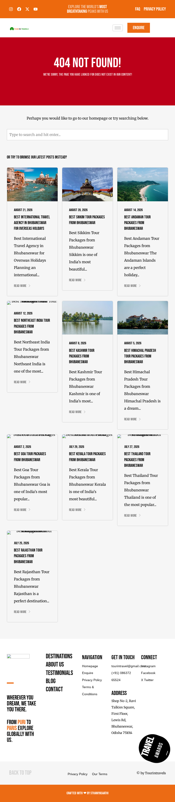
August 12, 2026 (23, 313)
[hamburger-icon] (118, 28)
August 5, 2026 (132, 343)
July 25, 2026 (21, 543)
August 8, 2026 (77, 343)
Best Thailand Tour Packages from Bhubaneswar (137, 460)
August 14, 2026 (133, 210)
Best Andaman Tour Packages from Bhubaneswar (137, 223)
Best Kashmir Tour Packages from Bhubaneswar (81, 356)
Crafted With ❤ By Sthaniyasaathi (87, 793)
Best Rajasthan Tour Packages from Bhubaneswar (28, 556)
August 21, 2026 (23, 210)
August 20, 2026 (78, 210)
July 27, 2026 (131, 447)
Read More (20, 286)
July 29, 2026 (76, 447)
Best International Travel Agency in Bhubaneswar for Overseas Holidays (32, 223)
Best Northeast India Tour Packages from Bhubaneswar (32, 326)
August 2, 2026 (22, 447)
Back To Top (20, 772)
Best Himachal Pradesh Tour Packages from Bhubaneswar (140, 356)
